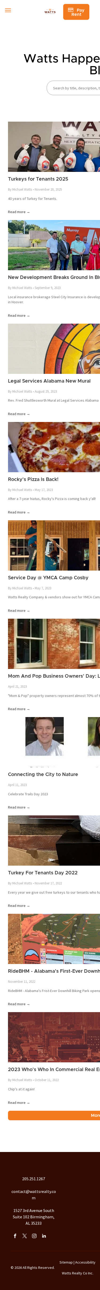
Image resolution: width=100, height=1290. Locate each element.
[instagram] (34, 1237)
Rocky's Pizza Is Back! (33, 479)
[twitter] (24, 1237)
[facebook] (15, 1237)
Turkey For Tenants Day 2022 (43, 873)
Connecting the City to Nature (43, 774)
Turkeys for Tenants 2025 (38, 179)
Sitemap (66, 1262)
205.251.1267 (33, 1178)
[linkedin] (43, 1237)
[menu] (8, 10)
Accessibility (85, 1262)
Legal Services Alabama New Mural (49, 381)
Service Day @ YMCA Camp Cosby (48, 578)
